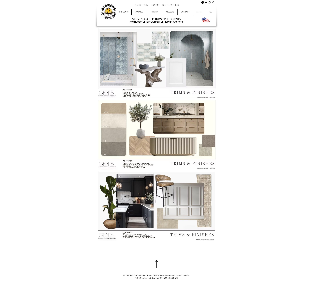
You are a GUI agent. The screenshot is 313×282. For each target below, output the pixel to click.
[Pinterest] (213, 2)
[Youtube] (202, 2)
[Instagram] (209, 2)
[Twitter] (206, 2)
